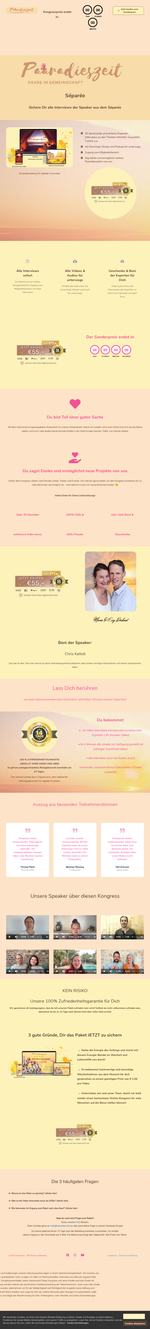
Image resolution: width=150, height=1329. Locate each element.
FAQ (78, 1222)
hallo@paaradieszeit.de (61, 1225)
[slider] (63, 926)
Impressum (112, 1255)
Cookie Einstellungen (78, 1322)
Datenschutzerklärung (128, 1255)
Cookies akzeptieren (135, 1323)
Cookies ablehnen (134, 1316)
